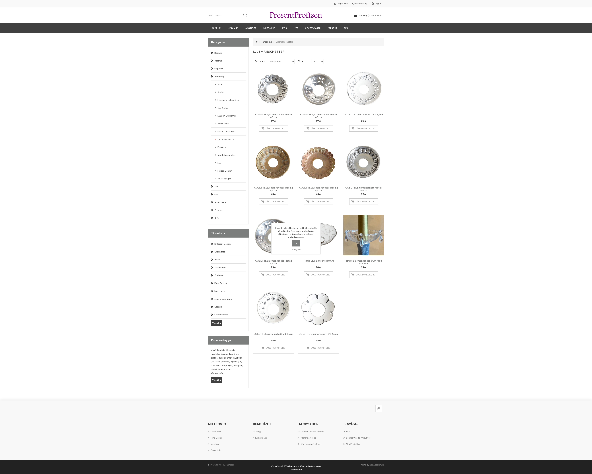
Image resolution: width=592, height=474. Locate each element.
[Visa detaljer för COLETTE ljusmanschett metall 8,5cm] (363, 162)
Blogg (258, 431)
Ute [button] (296, 28)
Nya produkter (353, 444)
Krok (220, 84)
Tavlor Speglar (224, 178)
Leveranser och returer (312, 431)
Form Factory (220, 283)
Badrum (218, 52)
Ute (216, 194)
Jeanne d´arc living (230, 354)
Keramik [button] (233, 28)
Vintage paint (217, 373)
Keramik (218, 60)
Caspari (218, 306)
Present (218, 210)
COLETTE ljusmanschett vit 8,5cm (364, 114)
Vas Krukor (223, 108)
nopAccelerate (377, 464)
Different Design (222, 243)
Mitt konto (216, 431)
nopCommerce (227, 464)
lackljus (214, 357)
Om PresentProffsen (311, 444)
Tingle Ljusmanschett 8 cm (318, 260)
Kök (216, 186)
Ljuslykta (237, 357)
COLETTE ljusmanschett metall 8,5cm (363, 189)
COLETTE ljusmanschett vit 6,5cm (273, 333)
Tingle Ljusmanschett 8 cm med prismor (363, 262)
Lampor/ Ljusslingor (227, 115)
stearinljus (216, 365)
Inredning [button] (269, 28)
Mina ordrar (216, 437)
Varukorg (215, 444)
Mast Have (219, 291)
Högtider (218, 68)
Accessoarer (220, 202)
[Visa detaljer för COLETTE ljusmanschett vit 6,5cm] (273, 308)
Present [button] (332, 28)
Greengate (219, 251)
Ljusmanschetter (226, 139)
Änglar (221, 92)
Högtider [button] (250, 28)
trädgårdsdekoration (221, 369)
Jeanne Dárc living (223, 299)
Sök (246, 15)
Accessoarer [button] (313, 28)
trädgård (238, 365)
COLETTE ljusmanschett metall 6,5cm (273, 116)
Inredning (219, 76)
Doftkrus (222, 147)
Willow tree (223, 123)
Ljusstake (215, 361)
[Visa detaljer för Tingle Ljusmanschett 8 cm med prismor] (363, 235)
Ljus (219, 163)
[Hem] (257, 41)
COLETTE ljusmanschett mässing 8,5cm (273, 189)
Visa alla (216, 323)
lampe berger (225, 357)
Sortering (260, 61)
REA (346, 28)
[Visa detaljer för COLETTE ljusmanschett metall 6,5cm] (273, 89)
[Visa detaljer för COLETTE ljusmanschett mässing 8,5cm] (273, 162)
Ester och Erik (221, 314)
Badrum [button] (216, 28)
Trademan (219, 275)
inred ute (215, 354)
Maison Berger (225, 170)
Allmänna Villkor (308, 437)
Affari (217, 259)
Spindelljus (236, 361)
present (226, 361)
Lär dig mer (296, 249)
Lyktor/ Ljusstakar (226, 131)
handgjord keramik (226, 350)
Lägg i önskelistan (273, 105)
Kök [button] (284, 28)
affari (213, 350)
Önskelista (216, 450)
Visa (300, 61)
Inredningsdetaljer (226, 155)
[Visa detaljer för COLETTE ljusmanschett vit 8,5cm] (363, 89)
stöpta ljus (227, 365)
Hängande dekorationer (229, 100)
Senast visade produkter (358, 437)
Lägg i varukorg (275, 128)
